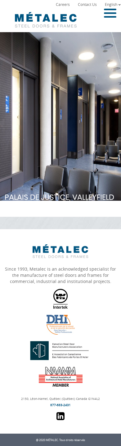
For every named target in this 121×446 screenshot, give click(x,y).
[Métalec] (44, 17)
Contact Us (87, 4)
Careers (63, 4)
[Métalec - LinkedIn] (60, 418)
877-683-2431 (60, 405)
